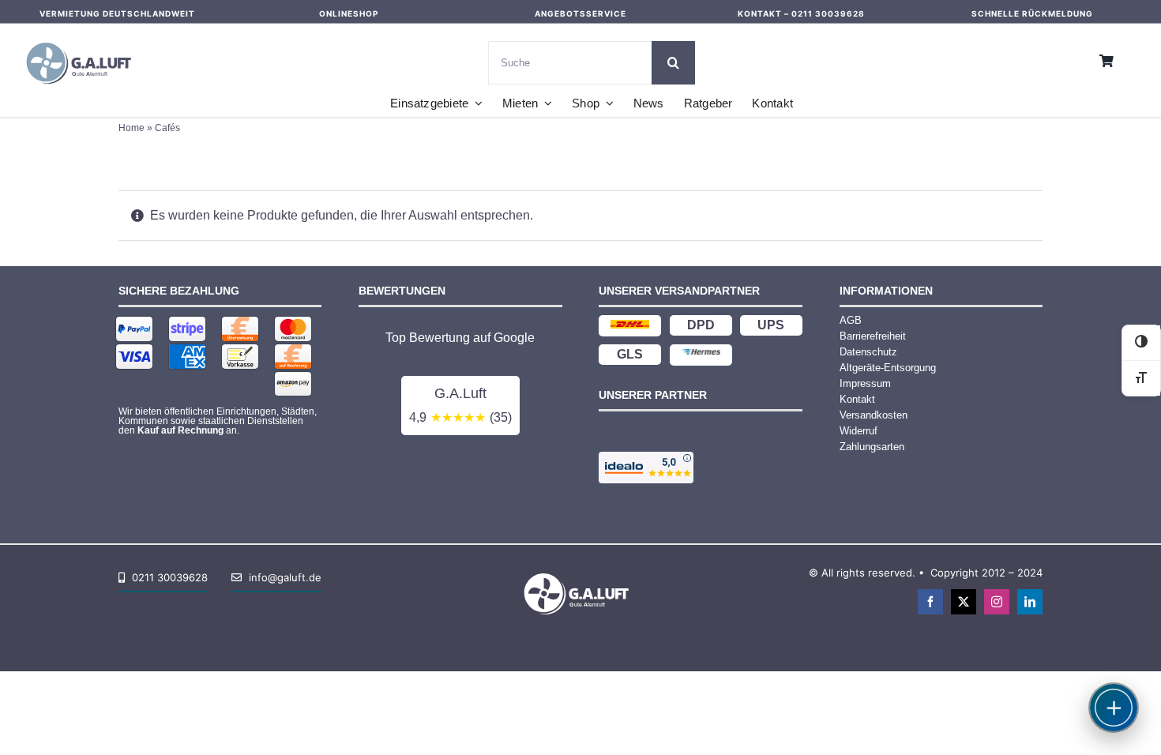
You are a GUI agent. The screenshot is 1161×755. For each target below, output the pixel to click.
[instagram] (996, 601)
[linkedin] (1030, 601)
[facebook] (930, 601)
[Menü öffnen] (1113, 707)
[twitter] (963, 601)
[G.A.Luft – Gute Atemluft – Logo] (83, 39)
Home (131, 127)
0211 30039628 (828, 13)
